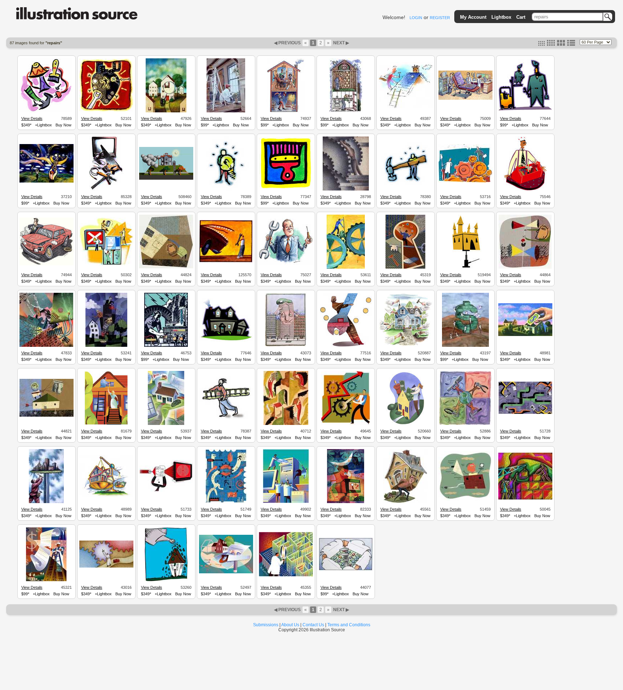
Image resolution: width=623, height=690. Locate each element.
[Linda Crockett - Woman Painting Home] (226, 111)
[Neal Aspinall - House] (226, 340)
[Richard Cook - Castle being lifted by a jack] (465, 267)
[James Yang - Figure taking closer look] (166, 267)
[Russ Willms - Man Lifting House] (405, 502)
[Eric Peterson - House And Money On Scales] (106, 496)
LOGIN (416, 17)
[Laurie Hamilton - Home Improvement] (346, 111)
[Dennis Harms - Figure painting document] (46, 580)
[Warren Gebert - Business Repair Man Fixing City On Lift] (46, 502)
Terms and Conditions (348, 624)
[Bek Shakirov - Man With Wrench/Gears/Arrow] (345, 424)
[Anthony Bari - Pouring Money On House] (166, 580)
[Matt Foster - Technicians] (106, 264)
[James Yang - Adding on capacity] (525, 267)
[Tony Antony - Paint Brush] (286, 189)
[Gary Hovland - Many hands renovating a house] (406, 345)
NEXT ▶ (340, 42)
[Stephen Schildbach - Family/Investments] (106, 346)
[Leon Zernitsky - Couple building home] (525, 498)
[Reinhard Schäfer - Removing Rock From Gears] (346, 267)
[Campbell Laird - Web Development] (226, 502)
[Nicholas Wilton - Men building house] (286, 424)
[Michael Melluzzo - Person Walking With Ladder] (226, 418)
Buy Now (63, 125)
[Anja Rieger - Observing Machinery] (465, 181)
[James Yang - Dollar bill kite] (46, 415)
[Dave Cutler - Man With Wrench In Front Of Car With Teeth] (226, 262)
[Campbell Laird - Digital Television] (166, 491)
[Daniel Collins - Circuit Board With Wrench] (346, 570)
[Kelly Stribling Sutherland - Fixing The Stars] (46, 181)
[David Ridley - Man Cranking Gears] (346, 189)
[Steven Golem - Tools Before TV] (106, 189)
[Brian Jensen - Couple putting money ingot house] (405, 424)
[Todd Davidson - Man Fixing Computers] (345, 502)
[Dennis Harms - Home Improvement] (226, 572)
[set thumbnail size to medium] (551, 44)
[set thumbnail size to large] (561, 44)
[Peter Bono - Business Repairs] (286, 263)
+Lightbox (43, 125)
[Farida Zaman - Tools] (46, 111)
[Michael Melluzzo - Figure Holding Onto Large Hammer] (406, 186)
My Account (473, 17)
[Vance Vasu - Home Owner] (106, 424)
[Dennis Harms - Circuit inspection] (286, 575)
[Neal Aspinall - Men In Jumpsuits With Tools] (525, 110)
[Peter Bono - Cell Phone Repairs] (465, 98)
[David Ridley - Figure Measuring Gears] (106, 566)
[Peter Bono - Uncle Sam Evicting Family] (286, 111)
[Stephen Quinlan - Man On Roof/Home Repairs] (406, 107)
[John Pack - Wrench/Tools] (46, 346)
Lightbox (501, 17)
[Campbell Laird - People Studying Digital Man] (525, 413)
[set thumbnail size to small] (541, 44)
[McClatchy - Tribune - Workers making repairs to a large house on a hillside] (166, 178)
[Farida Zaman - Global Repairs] (465, 424)
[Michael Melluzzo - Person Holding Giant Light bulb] (226, 189)
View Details (32, 118)
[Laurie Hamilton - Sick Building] (285, 346)
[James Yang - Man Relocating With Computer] (465, 499)
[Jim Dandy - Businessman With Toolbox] (525, 189)
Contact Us (313, 624)
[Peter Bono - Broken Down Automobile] (46, 264)
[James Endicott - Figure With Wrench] (346, 346)
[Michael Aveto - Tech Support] (286, 502)
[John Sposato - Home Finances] (525, 335)
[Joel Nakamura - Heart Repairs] (106, 110)
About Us (290, 624)
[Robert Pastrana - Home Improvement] (166, 424)
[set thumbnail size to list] (571, 44)
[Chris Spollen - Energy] (166, 346)
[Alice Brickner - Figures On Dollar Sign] (465, 346)
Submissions (265, 624)
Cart (520, 17)
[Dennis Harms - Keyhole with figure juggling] (405, 267)
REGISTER (440, 17)
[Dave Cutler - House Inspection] (166, 111)
